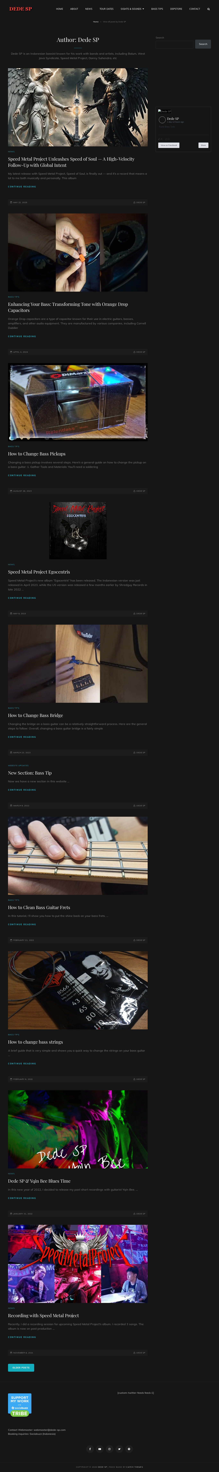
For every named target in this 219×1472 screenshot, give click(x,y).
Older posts (21, 1367)
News (88, 9)
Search (160, 37)
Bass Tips (157, 9)
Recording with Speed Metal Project (43, 1315)
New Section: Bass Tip (30, 773)
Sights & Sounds (131, 9)
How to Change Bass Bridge (35, 715)
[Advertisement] (184, 78)
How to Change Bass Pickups (37, 454)
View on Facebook (169, 145)
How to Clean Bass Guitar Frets (39, 907)
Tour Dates (107, 9)
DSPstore (176, 9)
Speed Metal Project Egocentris (39, 572)
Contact (194, 9)
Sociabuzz (36, 1433)
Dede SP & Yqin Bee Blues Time (39, 1181)
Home (59, 9)
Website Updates (18, 765)
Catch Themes (134, 1467)
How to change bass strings (35, 1042)
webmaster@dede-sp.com (50, 1429)
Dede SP (140, 202)
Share (203, 145)
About (74, 9)
